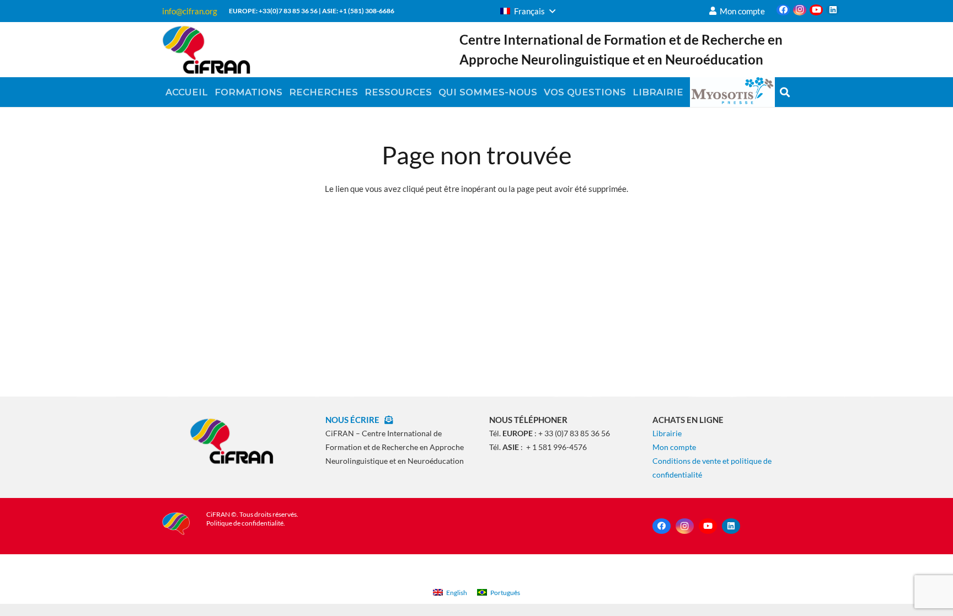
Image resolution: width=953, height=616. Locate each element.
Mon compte (674, 447)
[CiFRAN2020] (206, 49)
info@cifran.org (189, 11)
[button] (528, 11)
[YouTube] (816, 9)
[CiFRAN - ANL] (231, 440)
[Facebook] (783, 9)
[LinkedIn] (832, 9)
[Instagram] (799, 9)
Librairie (667, 433)
